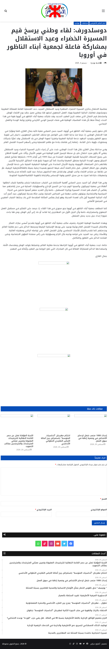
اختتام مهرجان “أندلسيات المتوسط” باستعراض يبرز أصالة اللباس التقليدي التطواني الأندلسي (55, 440)
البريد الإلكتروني (43, 509)
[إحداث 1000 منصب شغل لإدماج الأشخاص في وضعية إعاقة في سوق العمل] (90, 423)
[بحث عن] (5, 12)
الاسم (103, 499)
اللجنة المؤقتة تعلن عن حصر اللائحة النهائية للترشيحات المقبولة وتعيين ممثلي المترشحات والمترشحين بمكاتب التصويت (18, 441)
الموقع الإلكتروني (99, 509)
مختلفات (85, 23)
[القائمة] (103, 12)
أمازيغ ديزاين (95, 644)
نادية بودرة (95, 63)
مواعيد (77, 23)
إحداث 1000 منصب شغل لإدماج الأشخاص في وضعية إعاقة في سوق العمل (92, 438)
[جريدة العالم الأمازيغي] (54, 11)
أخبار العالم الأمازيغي (97, 23)
